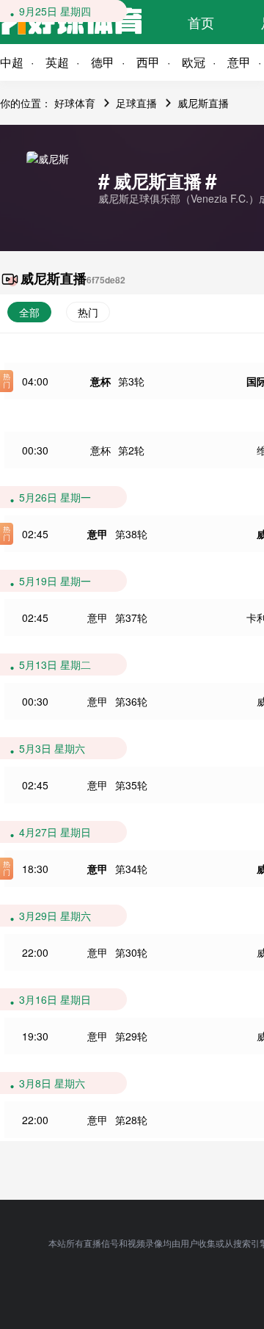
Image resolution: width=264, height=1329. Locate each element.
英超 (57, 62)
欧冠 (193, 62)
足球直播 (136, 102)
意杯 (100, 381)
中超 (11, 62)
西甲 (148, 62)
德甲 (102, 62)
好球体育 (74, 102)
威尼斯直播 (203, 102)
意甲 (97, 533)
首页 (201, 22)
